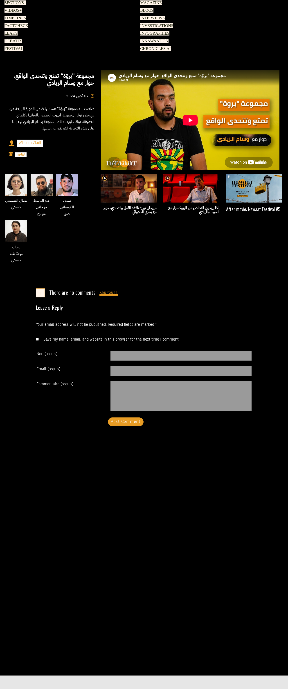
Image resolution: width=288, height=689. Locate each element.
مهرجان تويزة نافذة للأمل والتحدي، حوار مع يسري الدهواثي (130, 210)
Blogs (146, 11)
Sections (14, 3)
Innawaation (153, 41)
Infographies (154, 33)
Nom (46, 354)
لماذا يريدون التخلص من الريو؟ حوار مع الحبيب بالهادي (193, 210)
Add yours (108, 293)
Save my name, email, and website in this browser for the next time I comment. (111, 339)
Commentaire (54, 384)
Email (48, 369)
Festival (12, 49)
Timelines (14, 18)
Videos (12, 11)
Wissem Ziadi (29, 143)
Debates (12, 41)
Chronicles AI (154, 49)
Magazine (150, 3)
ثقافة (21, 154)
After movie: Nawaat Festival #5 (253, 209)
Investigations (155, 26)
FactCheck (14, 26)
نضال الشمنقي (16, 201)
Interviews (151, 18)
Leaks (10, 33)
